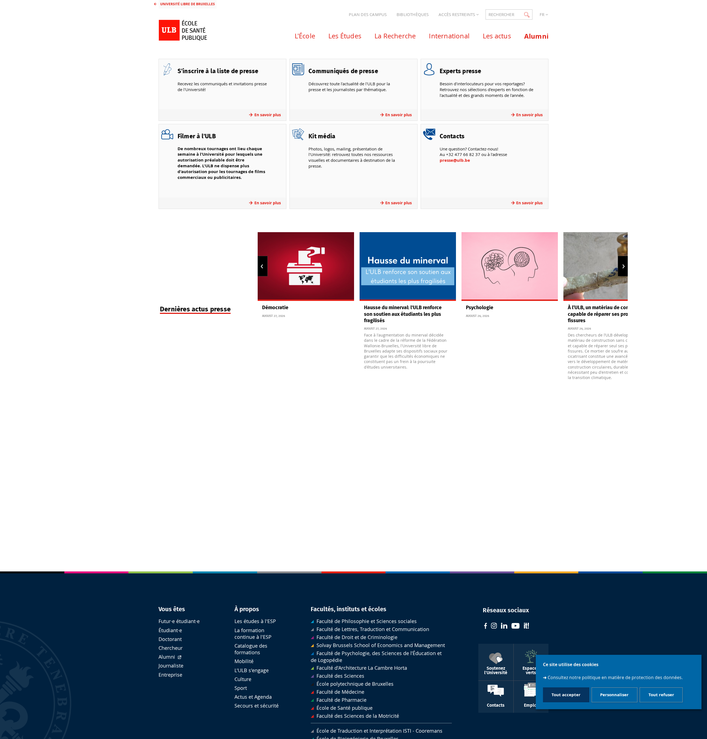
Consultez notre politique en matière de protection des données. (615, 678)
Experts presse (460, 71)
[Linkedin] (504, 626)
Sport (240, 688)
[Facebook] (485, 626)
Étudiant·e (170, 630)
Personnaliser (614, 695)
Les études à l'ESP (255, 621)
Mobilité (244, 661)
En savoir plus (267, 114)
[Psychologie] (509, 266)
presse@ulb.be (455, 160)
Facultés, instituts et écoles (348, 609)
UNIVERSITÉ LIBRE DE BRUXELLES (187, 4)
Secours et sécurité (256, 706)
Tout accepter (566, 695)
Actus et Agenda (253, 697)
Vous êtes (172, 609)
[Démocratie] (306, 266)
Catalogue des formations (250, 649)
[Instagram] (494, 626)
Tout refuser (661, 695)
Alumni (167, 657)
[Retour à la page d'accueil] (202, 30)
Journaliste (171, 666)
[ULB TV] (515, 626)
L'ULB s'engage (251, 670)
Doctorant (170, 639)
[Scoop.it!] (526, 626)
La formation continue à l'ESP (252, 633)
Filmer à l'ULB (197, 136)
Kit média (321, 136)
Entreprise (170, 675)
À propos (246, 609)
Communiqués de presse (343, 71)
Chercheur (171, 648)
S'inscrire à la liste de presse (218, 71)
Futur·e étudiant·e (179, 621)
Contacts (452, 136)
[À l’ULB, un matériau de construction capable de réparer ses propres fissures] (611, 266)
